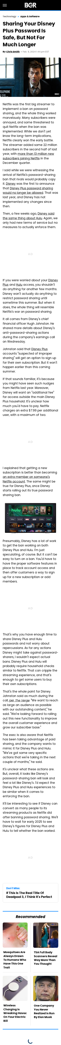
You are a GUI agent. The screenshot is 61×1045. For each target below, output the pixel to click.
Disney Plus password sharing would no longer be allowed (28, 190)
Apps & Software (29, 16)
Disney (11, 184)
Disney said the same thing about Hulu (28, 216)
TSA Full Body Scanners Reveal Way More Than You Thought (45, 958)
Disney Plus (39, 349)
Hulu (19, 285)
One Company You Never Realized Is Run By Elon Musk (44, 1011)
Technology (9, 16)
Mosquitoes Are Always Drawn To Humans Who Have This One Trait (14, 959)
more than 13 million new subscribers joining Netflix (28, 156)
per (19, 700)
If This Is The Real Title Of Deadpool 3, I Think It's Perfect (29, 895)
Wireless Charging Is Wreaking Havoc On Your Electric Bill (15, 1013)
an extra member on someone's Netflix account (26, 479)
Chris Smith (13, 51)
